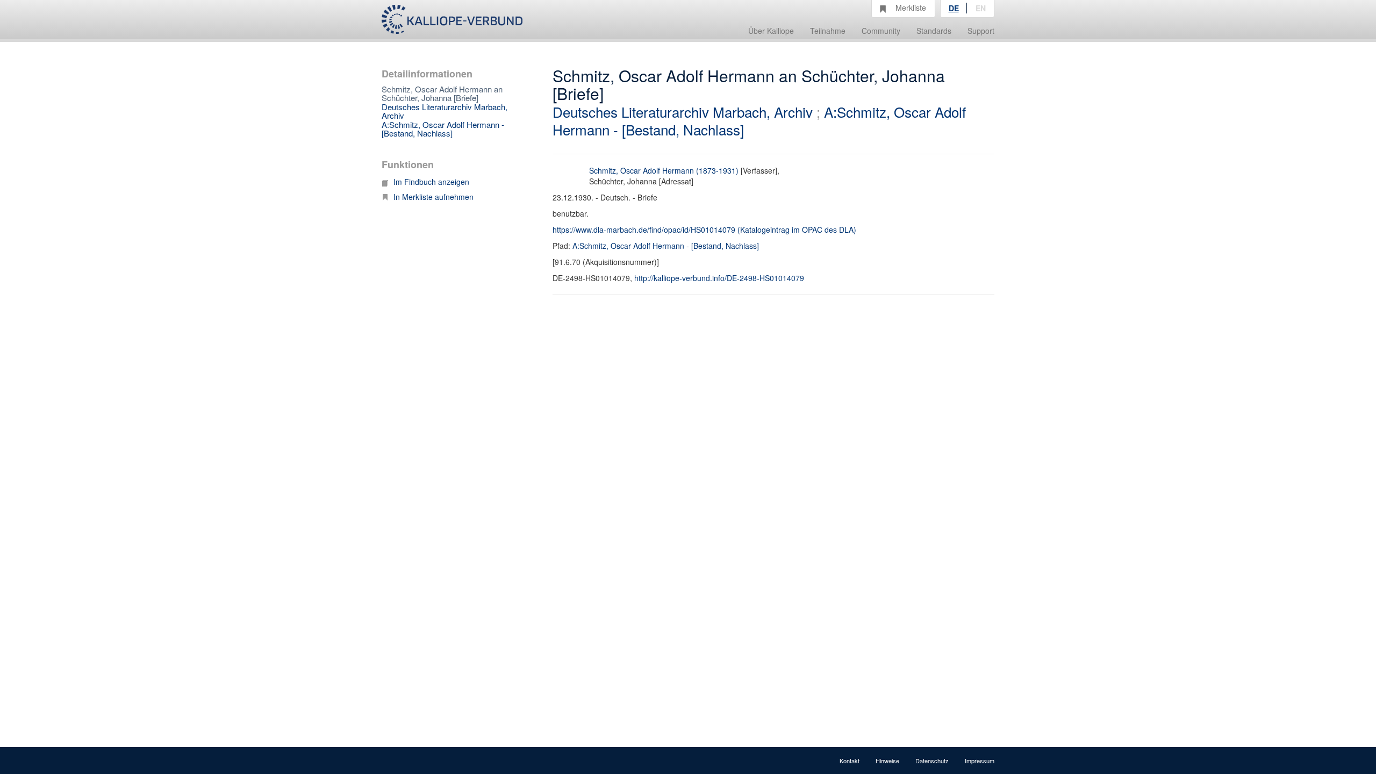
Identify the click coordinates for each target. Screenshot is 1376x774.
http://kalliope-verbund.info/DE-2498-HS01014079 (719, 278)
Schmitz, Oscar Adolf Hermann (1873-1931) (664, 170)
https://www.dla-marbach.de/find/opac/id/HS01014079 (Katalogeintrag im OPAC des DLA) (704, 229)
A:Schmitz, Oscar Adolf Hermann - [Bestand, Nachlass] (443, 129)
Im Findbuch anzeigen (431, 181)
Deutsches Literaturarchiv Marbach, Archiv (444, 111)
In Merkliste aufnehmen (433, 196)
